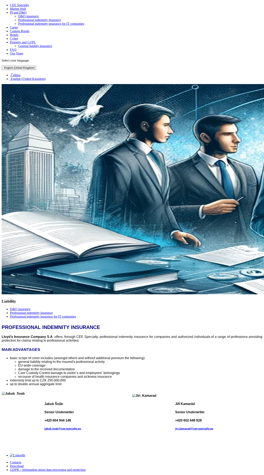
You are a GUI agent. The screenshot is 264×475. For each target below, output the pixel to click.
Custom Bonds (19, 31)
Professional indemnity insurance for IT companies (51, 23)
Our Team (16, 53)
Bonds (14, 35)
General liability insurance (35, 46)
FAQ (13, 49)
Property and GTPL (23, 42)
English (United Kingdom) (18, 67)
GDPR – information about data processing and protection (48, 469)
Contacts (15, 462)
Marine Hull (18, 9)
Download (17, 466)
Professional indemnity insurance (39, 20)
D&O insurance (28, 16)
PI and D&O (18, 12)
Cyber (14, 38)
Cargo (14, 27)
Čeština (15, 75)
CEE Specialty (19, 5)
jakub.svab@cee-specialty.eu (62, 428)
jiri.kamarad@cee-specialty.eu (194, 428)
